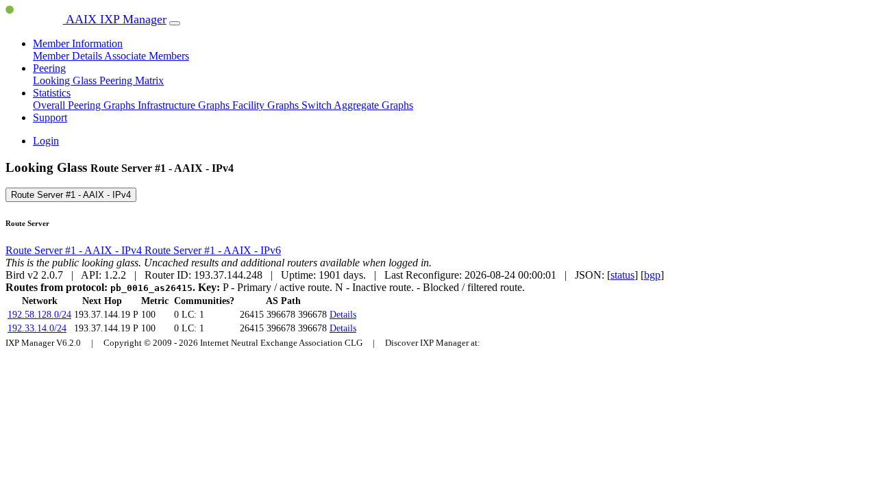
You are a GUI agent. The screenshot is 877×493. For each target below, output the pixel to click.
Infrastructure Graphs (185, 105)
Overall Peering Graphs (85, 105)
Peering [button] (49, 68)
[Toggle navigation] (174, 23)
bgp (652, 275)
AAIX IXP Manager (114, 19)
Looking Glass (66, 80)
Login (46, 141)
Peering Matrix (131, 80)
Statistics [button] (52, 93)
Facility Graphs (266, 105)
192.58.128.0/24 (39, 314)
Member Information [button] (78, 43)
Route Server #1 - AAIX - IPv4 (71, 195)
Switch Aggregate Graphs (357, 105)
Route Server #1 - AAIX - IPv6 (213, 250)
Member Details (68, 56)
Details (343, 314)
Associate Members (146, 56)
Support (50, 117)
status (622, 275)
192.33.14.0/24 (37, 328)
